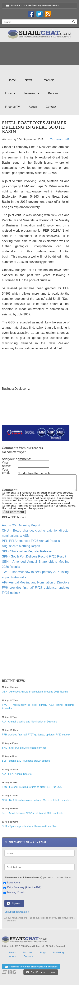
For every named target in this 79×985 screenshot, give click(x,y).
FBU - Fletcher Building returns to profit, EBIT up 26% (32, 786)
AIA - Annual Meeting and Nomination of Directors (35, 582)
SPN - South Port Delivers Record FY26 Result (34, 556)
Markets (49, 80)
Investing (30, 93)
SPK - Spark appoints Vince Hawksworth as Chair (29, 826)
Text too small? (59, 139)
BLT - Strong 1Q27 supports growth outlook (26, 760)
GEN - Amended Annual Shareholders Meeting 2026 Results (35, 691)
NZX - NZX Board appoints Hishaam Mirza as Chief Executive (36, 800)
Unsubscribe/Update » (16, 911)
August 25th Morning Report (21, 525)
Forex (9, 93)
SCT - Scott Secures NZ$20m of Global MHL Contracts (32, 813)
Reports (53, 93)
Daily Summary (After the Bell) (24, 887)
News (29, 80)
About (33, 106)
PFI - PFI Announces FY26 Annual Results (31, 540)
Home (12, 80)
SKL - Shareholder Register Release (27, 551)
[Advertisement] (35, 412)
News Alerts (14, 882)
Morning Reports (16, 892)
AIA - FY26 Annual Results (17, 773)
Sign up (16, 903)
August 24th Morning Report (21, 546)
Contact (51, 106)
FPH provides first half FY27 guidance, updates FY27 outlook (36, 734)
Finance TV (12, 106)
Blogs (43, 952)
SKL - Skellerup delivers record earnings (24, 747)
